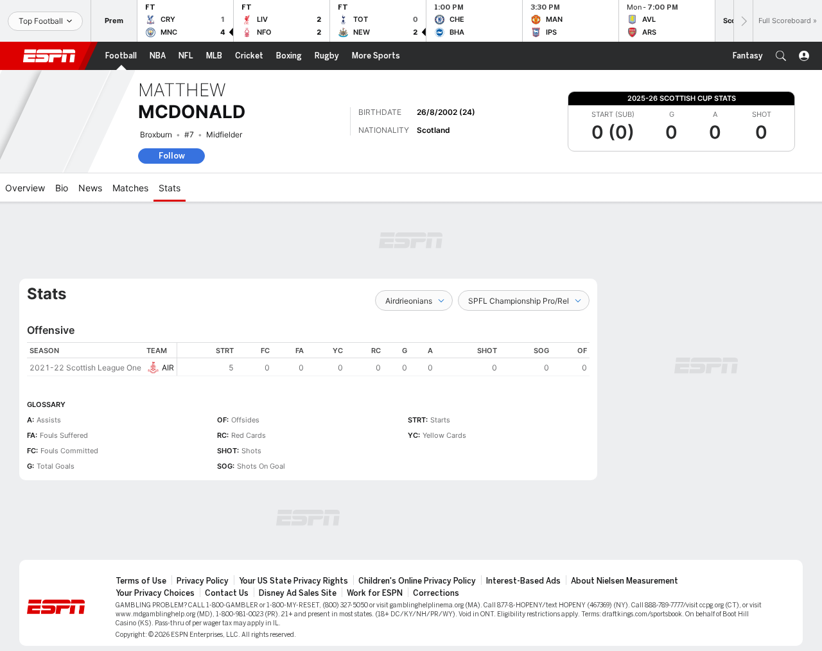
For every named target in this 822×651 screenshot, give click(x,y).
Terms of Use (141, 581)
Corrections (436, 593)
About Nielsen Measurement (624, 581)
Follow (172, 156)
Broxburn (156, 134)
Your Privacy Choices (155, 593)
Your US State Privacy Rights (293, 581)
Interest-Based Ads (523, 581)
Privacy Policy (203, 581)
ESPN (49, 56)
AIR (168, 367)
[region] (383, 359)
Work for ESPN (375, 593)
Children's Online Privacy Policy (417, 581)
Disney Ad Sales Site (298, 593)
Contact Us (227, 593)
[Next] (743, 21)
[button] (781, 56)
